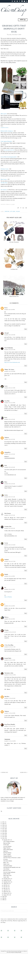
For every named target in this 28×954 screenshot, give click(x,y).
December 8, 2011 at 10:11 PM (9, 349)
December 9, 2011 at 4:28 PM (9, 605)
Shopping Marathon (7, 856)
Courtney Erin (7, 526)
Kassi (5, 417)
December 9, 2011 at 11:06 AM (9, 544)
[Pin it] (26, 208)
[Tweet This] (18, 208)
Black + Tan (5, 862)
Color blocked (6, 869)
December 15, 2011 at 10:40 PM (10, 741)
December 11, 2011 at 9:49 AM (9, 698)
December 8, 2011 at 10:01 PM (9, 334)
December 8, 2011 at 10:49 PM (9, 371)
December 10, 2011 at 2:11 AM (9, 646)
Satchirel (6, 559)
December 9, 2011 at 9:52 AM (9, 528)
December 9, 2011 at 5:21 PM (9, 618)
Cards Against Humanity (6, 141)
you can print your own (9, 150)
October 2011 (6, 880)
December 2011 (7, 840)
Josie (5, 465)
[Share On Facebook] (21, 208)
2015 (3, 831)
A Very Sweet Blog (8, 645)
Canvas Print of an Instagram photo (9, 157)
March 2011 (6, 891)
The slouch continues (7, 861)
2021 (3, 822)
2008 (3, 899)
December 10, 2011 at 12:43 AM (10, 632)
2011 (3, 838)
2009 (3, 898)
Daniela (6, 574)
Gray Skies (7, 401)
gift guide (12, 211)
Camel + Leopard (7, 854)
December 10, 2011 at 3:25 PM (9, 660)
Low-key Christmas (7, 846)
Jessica (6, 495)
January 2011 (6, 895)
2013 (3, 835)
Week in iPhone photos (8, 849)
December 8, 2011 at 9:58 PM (9, 309)
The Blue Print (4, 182)
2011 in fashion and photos (8, 841)
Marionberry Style (8, 673)
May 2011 (6, 888)
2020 (3, 823)
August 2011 (6, 883)
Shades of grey (6, 864)
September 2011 (7, 882)
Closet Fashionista (8, 348)
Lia (5, 587)
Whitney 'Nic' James (9, 369)
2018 (3, 827)
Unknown (6, 437)
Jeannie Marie (7, 658)
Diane (5, 482)
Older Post (23, 772)
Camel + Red (6, 877)
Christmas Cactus (4, 169)
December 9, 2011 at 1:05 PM (9, 576)
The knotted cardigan (7, 865)
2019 (3, 825)
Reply (26, 329)
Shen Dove (6, 696)
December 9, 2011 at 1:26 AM (9, 419)
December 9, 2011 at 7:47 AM (9, 515)
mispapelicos (7, 452)
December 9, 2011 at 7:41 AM (9, 496)
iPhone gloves (4, 113)
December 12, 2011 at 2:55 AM (9, 726)
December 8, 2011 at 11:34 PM (9, 387)
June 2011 (6, 886)
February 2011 (6, 893)
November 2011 (7, 878)
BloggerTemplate (18, 952)
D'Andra (6, 630)
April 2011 (6, 890)
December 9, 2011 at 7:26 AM (9, 483)
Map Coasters (4, 179)
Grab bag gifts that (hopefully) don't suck (11, 867)
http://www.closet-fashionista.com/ (12, 362)
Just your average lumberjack (9, 872)
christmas (7, 211)
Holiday (18, 211)
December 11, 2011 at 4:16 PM (9, 713)
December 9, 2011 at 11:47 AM (9, 561)
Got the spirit (6, 844)
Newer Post (5, 772)
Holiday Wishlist (6, 873)
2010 (3, 896)
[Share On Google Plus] (23, 208)
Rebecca (6, 617)
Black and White (6, 843)
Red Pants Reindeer (7, 852)
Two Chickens (4, 189)
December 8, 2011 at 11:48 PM (9, 402)
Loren (5, 386)
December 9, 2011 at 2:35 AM (9, 439)
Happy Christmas (6, 848)
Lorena (6, 543)
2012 (3, 836)
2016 (3, 830)
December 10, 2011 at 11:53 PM (10, 674)
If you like (5, 859)
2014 (3, 833)
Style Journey (7, 513)
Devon (5, 307)
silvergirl (6, 333)
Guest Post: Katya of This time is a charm (11, 857)
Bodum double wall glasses (7, 131)
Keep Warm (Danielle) (9, 724)
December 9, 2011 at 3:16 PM (9, 589)
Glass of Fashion (8, 597)
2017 (3, 828)
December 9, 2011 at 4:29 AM (9, 467)
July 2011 (5, 885)
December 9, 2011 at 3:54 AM (9, 454)
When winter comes (7, 875)
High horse (5, 851)
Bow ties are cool (6, 870)
